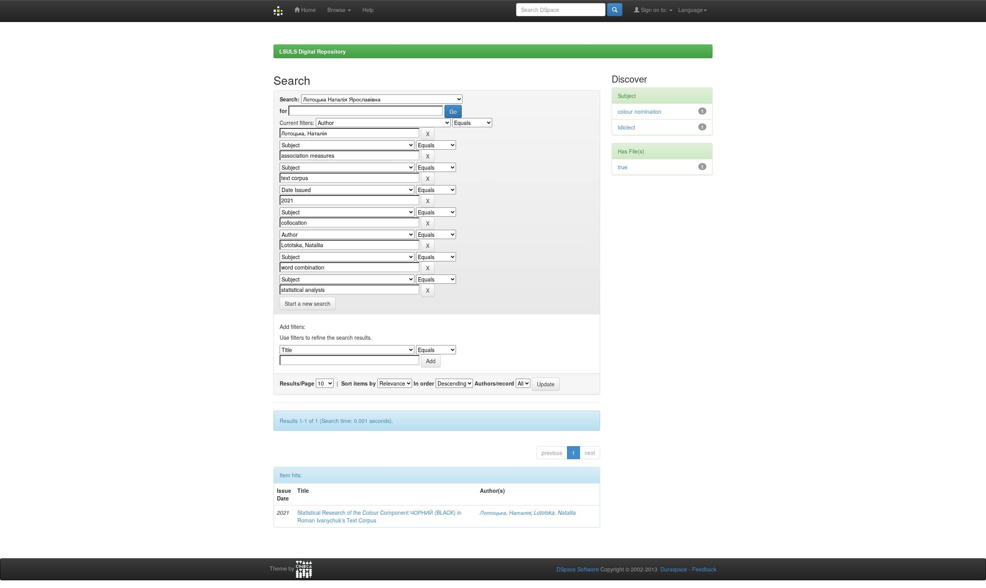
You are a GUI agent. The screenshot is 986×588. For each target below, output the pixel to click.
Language (690, 9)
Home (308, 9)
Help (368, 9)
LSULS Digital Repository (312, 51)
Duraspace (674, 569)
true (622, 167)
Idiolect (626, 127)
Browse (337, 9)
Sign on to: (654, 9)
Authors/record (494, 383)
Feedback (704, 569)
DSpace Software (578, 569)
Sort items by (358, 383)
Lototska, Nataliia (555, 512)
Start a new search (307, 303)
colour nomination (639, 111)
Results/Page (297, 383)
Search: (290, 99)
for (283, 111)
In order (424, 383)
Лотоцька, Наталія (505, 512)
